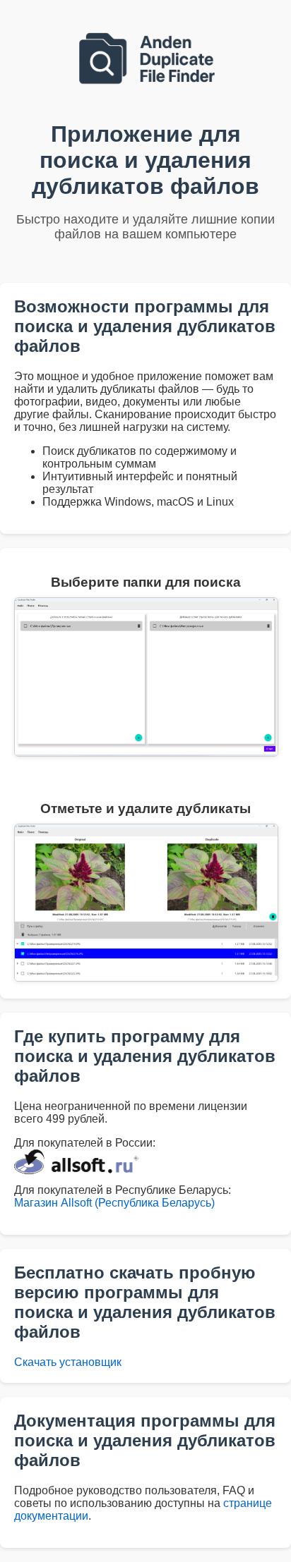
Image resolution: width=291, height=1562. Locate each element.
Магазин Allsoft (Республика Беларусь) (114, 1203)
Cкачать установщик (67, 1362)
